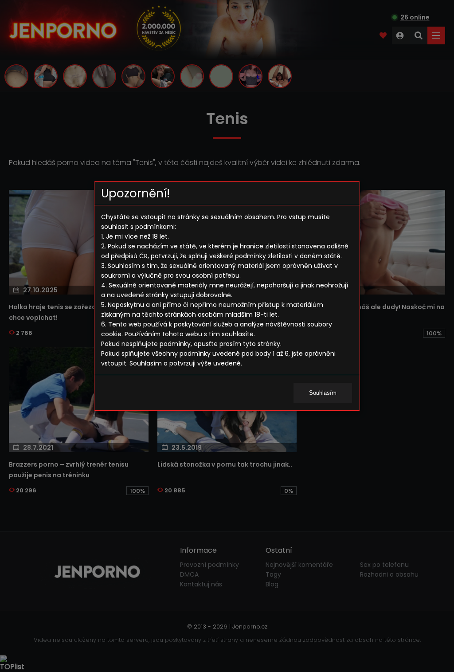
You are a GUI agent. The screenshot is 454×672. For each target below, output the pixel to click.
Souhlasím (323, 392)
